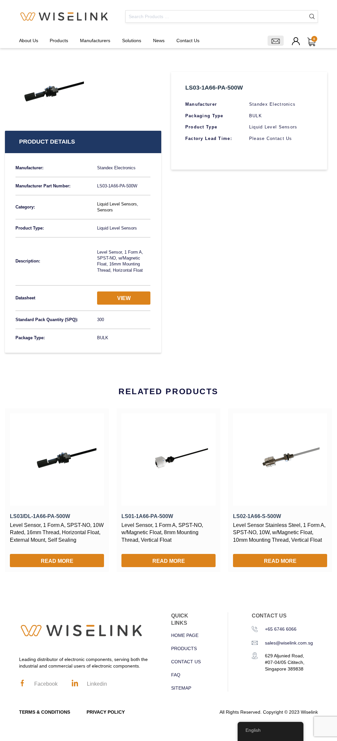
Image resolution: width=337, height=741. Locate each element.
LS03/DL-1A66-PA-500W (40, 516)
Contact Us (187, 40)
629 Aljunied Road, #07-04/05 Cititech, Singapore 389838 (284, 662)
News (159, 40)
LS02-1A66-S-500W (257, 516)
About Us (28, 40)
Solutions (131, 40)
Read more (57, 561)
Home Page (184, 635)
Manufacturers (95, 40)
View (124, 298)
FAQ (175, 674)
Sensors (105, 209)
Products (59, 40)
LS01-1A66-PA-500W (147, 516)
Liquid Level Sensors (117, 204)
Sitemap (181, 688)
